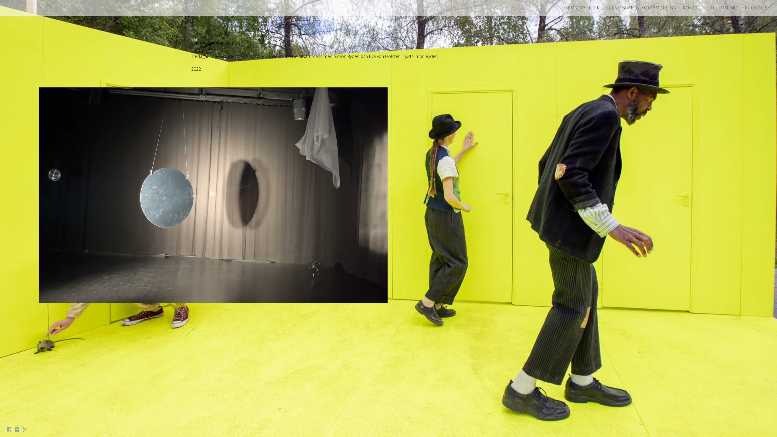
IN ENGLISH (758, 8)
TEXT (709, 8)
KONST (690, 8)
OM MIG (730, 8)
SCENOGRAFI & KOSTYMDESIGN (641, 8)
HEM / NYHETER (582, 8)
